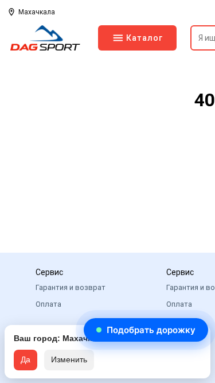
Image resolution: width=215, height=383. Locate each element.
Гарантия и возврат (70, 287)
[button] (146, 330)
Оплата (48, 304)
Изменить (69, 359)
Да (25, 359)
